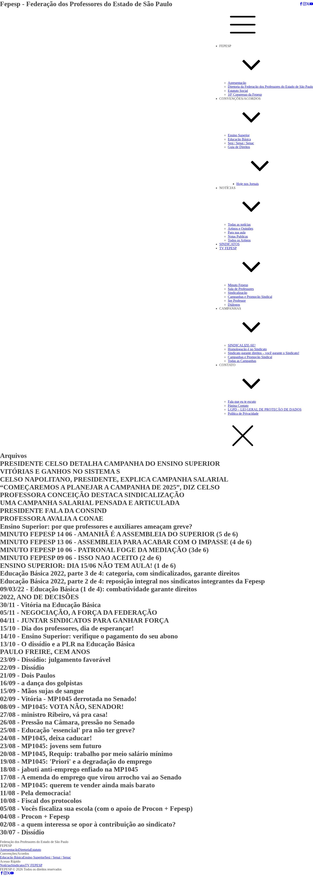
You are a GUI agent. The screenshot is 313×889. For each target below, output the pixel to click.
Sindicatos (18, 865)
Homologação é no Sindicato (247, 349)
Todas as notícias (239, 224)
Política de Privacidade (243, 413)
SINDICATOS (229, 244)
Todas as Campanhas (242, 361)
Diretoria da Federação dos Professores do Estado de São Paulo (270, 86)
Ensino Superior (239, 135)
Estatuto (35, 849)
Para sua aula (237, 232)
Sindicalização (237, 292)
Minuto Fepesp (238, 285)
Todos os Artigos (239, 240)
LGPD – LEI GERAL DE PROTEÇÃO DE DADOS (265, 409)
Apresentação (237, 83)
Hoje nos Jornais (247, 184)
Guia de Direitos (239, 147)
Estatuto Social (238, 90)
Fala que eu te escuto (242, 401)
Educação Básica (239, 139)
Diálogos (234, 304)
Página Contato (238, 405)
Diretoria (24, 849)
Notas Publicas (238, 236)
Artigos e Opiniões (240, 228)
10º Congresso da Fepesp (245, 94)
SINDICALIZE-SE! (242, 345)
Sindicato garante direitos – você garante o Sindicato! (263, 353)
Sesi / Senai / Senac (241, 143)
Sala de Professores (241, 289)
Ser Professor (237, 300)
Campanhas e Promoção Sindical (250, 297)
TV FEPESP (228, 248)
